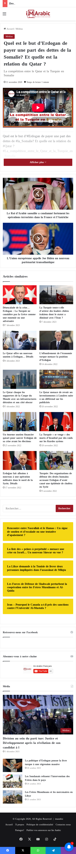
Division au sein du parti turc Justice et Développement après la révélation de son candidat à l (31, 742)
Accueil (10, 29)
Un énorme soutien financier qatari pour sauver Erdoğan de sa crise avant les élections (20, 438)
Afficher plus (37, 162)
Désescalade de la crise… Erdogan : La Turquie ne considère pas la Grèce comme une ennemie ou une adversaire (19, 314)
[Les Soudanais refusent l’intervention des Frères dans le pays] (12, 781)
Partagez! (19, 830)
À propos (19, 824)
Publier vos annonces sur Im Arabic (44, 830)
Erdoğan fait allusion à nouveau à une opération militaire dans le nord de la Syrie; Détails (18, 478)
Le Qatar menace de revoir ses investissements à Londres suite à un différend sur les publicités (56, 397)
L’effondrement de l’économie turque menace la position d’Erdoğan (55, 356)
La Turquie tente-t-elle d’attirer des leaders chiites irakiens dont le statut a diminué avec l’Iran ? (54, 312)
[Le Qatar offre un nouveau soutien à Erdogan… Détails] (20, 340)
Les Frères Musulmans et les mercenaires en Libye (49, 794)
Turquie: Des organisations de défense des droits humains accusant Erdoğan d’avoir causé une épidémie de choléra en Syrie (55, 480)
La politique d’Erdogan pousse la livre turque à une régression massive (46, 762)
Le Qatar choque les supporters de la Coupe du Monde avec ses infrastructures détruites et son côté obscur (19, 397)
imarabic (59, 819)
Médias (19, 29)
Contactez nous (63, 824)
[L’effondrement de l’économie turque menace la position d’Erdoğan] (56, 340)
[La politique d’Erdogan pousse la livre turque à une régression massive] (12, 765)
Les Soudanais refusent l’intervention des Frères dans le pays (47, 778)
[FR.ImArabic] (38, 14)
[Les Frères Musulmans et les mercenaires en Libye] (12, 797)
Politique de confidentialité (40, 824)
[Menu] (4, 15)
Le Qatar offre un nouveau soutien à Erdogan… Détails (18, 355)
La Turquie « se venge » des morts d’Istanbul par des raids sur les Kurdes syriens (56, 438)
